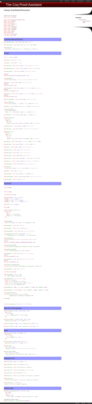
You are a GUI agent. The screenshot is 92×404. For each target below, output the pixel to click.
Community (88, 1)
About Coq (67, 1)
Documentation (80, 1)
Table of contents (86, 21)
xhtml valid (83, 403)
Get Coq (73, 1)
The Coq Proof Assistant (24, 5)
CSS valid (89, 403)
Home (61, 1)
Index (84, 22)
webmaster (77, 403)
